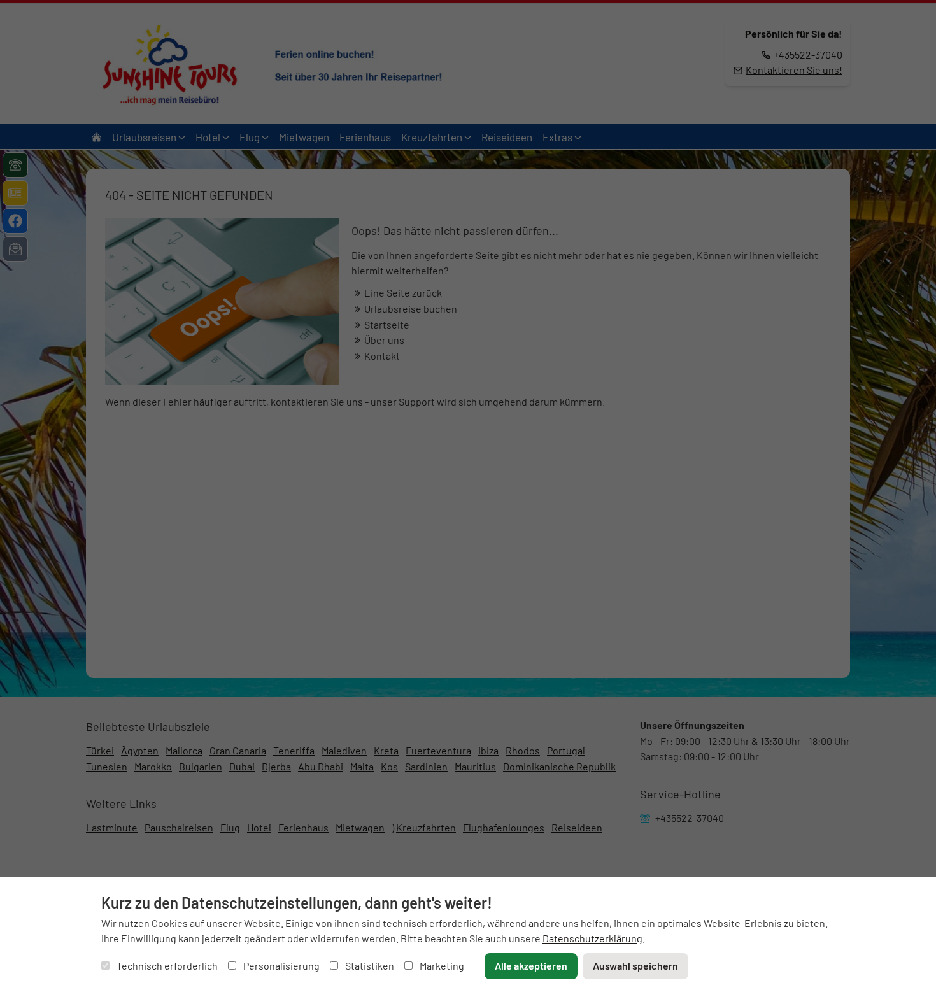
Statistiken (368, 965)
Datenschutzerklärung (592, 938)
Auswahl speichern (635, 965)
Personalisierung (280, 965)
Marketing (441, 965)
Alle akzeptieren (531, 965)
